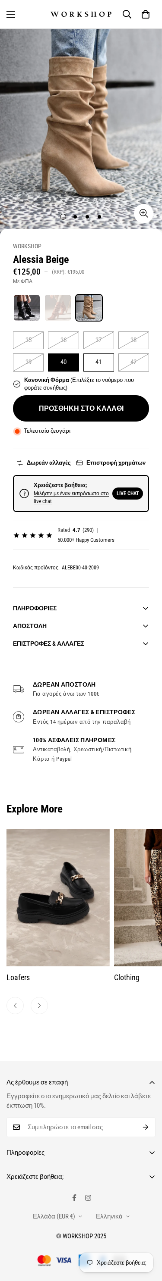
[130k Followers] (88, 1197)
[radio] (27, 308)
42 (133, 362)
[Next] (39, 1005)
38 (133, 340)
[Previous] (15, 1005)
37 (98, 340)
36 (63, 340)
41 (98, 362)
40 (63, 362)
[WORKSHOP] (81, 14)
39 (28, 362)
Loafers (18, 977)
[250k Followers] (74, 1197)
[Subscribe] (146, 1127)
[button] (146, 14)
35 (28, 340)
